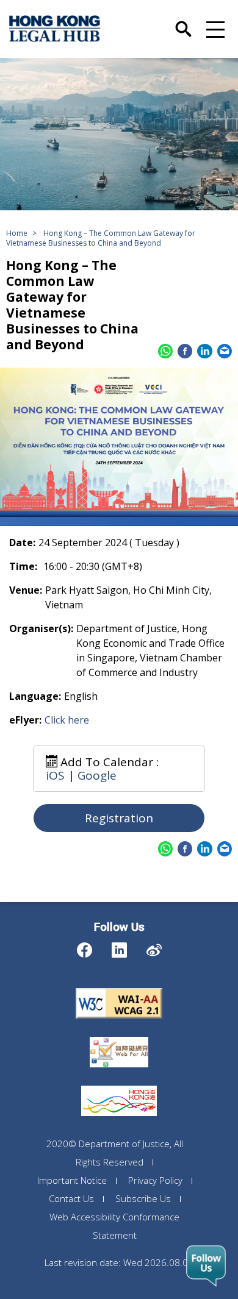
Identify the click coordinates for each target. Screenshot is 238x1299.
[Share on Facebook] (185, 351)
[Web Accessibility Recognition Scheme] (119, 1037)
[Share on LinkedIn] (204, 351)
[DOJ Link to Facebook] (84, 947)
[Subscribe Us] (206, 1266)
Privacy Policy (155, 1180)
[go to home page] (55, 28)
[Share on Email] (224, 351)
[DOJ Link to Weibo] (154, 947)
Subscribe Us (143, 1198)
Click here (67, 720)
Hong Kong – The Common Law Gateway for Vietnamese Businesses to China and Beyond (100, 238)
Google (97, 775)
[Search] (183, 22)
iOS (55, 775)
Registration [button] (119, 818)
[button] (213, 29)
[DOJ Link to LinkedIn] (119, 947)
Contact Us (71, 1198)
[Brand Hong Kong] (118, 1086)
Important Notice (72, 1180)
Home (16, 233)
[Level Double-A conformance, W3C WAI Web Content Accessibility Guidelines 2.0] (119, 988)
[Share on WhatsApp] (165, 351)
